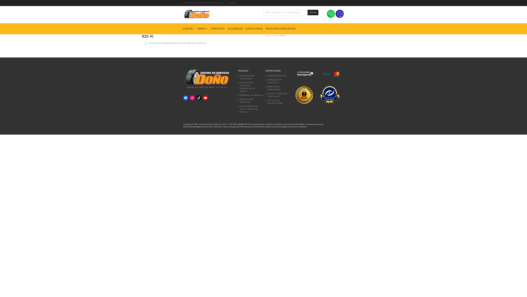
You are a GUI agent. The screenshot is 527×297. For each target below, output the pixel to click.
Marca (201, 28)
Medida (275, 35)
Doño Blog (218, 28)
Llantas (187, 28)
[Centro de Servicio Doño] (197, 13)
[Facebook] (185, 97)
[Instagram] (192, 97)
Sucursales (235, 28)
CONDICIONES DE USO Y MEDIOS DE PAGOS (249, 109)
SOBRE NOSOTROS (276, 76)
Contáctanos (254, 28)
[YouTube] (205, 97)
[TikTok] (198, 97)
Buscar (313, 12)
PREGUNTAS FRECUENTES (281, 28)
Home (267, 35)
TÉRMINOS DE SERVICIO (252, 95)
